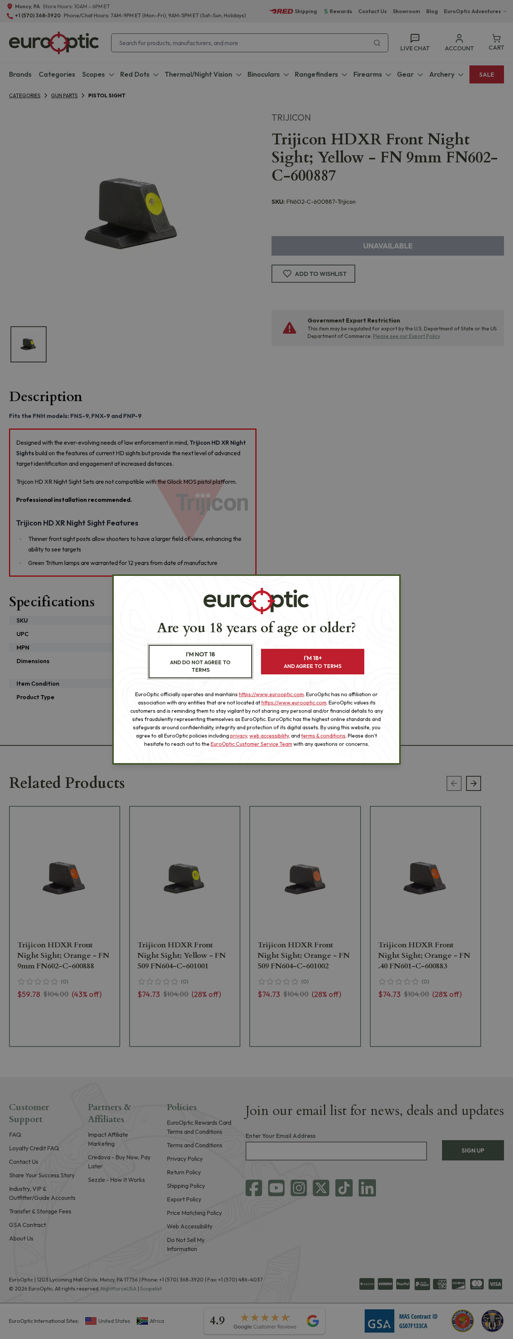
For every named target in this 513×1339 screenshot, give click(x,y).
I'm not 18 (200, 661)
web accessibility (269, 735)
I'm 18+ (312, 662)
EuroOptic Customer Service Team (251, 744)
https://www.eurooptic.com (271, 694)
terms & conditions (323, 735)
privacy (238, 735)
